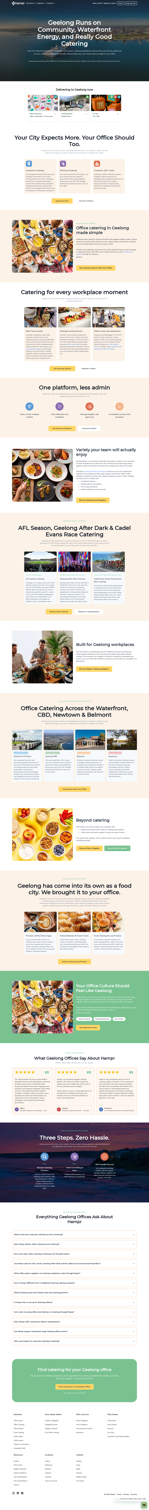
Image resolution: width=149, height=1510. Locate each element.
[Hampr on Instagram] (13, 1493)
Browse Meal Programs (117, 848)
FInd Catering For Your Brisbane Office (74, 1387)
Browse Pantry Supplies (89, 848)
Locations (39, 3)
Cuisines (49, 3)
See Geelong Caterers (62, 368)
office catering (73, 344)
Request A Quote (88, 368)
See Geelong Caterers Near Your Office (95, 268)
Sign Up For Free (62, 201)
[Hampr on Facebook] (22, 1493)
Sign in (120, 3)
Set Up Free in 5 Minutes (62, 428)
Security (134, 1494)
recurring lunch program (34, 349)
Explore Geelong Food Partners (74, 962)
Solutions (29, 3)
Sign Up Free (131, 3)
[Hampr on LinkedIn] (17, 1493)
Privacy (126, 1494)
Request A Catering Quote (88, 612)
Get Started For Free (88, 1027)
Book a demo (97, 3)
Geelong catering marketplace (95, 471)
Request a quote (110, 3)
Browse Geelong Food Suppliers (92, 500)
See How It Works (86, 201)
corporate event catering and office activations (108, 348)
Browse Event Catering (59, 612)
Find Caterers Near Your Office (74, 789)
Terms (119, 1494)
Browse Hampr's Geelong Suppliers (94, 669)
